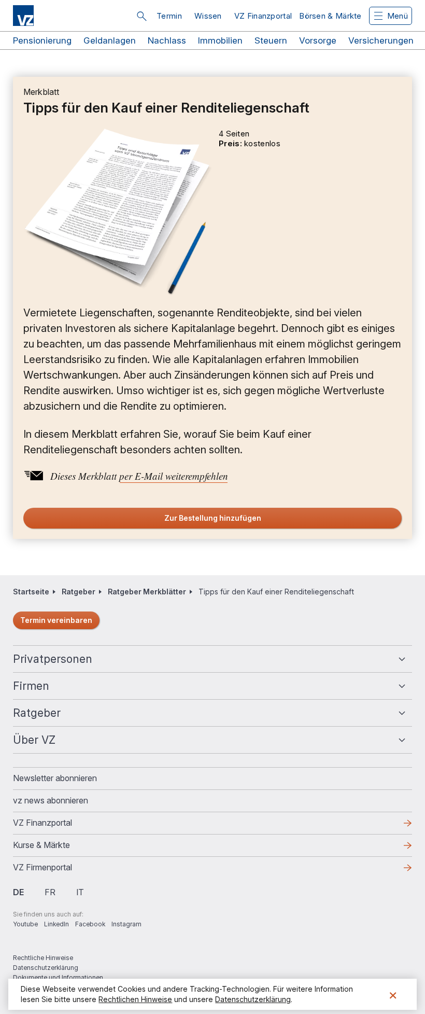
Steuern (270, 40)
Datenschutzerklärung (45, 967)
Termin (169, 16)
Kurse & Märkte (58, 848)
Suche (141, 16)
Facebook (90, 924)
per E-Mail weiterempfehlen (173, 475)
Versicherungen (381, 40)
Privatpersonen (52, 658)
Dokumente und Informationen (58, 977)
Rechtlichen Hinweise (135, 999)
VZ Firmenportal (59, 870)
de (18, 892)
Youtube (25, 924)
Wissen (208, 16)
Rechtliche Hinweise (43, 958)
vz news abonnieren (50, 800)
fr (50, 892)
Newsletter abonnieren (55, 778)
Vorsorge (317, 40)
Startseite (31, 591)
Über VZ (34, 739)
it (80, 892)
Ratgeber (78, 591)
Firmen (31, 685)
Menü (397, 16)
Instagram (126, 924)
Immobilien (220, 40)
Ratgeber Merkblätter (147, 591)
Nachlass (167, 40)
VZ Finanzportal (263, 16)
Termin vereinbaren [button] (56, 620)
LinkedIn (56, 924)
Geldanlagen (109, 40)
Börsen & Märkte (330, 15)
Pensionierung (42, 40)
